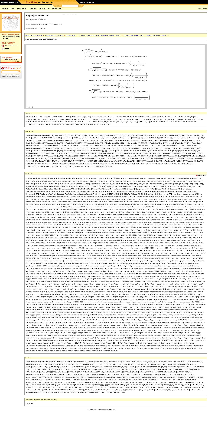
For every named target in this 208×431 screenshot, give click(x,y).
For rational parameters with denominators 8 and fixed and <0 (100, 35)
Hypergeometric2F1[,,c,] (54, 35)
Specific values (71, 35)
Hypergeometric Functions (33, 35)
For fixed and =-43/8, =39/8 (156, 35)
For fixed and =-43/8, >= (133, 35)
